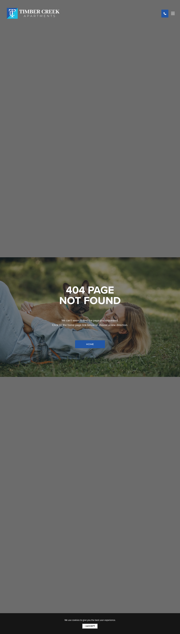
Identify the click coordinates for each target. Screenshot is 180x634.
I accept (90, 626)
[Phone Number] (164, 14)
